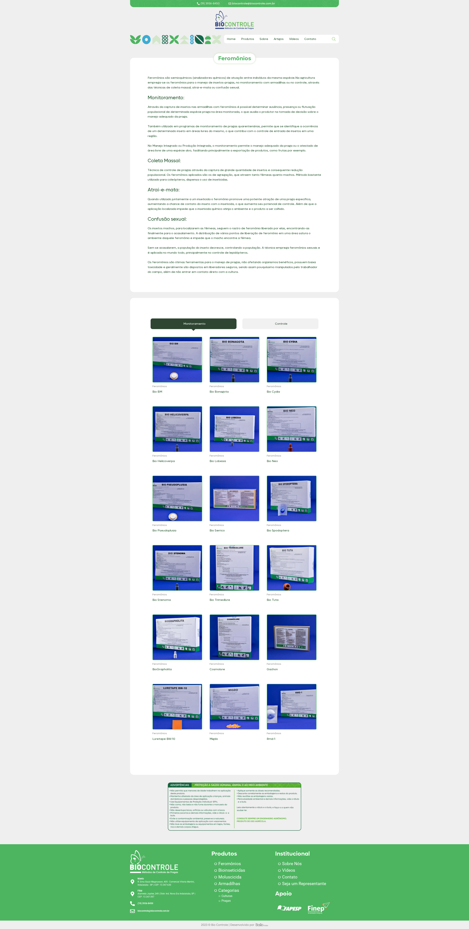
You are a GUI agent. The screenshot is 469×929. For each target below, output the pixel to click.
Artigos (279, 39)
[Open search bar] (334, 39)
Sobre (264, 39)
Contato (310, 39)
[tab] (194, 323)
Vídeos (294, 39)
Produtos (247, 39)
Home (231, 39)
